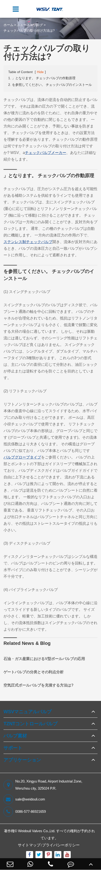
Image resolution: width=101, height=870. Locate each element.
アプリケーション (22, 759)
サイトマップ (29, 845)
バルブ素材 (15, 735)
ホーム (8, 25)
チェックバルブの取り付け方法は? (29, 30)
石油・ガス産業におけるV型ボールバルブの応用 (44, 659)
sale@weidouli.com (30, 799)
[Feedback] (71, 864)
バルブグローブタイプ (22, 457)
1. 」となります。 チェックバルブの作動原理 (41, 78)
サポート (13, 747)
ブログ (38, 25)
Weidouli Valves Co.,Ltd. (36, 831)
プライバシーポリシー (61, 845)
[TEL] (50, 864)
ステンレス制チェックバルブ (28, 242)
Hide (40, 72)
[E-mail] (10, 864)
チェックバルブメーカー (45, 153)
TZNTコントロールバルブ (31, 723)
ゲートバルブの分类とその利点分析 (34, 672)
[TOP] (91, 864)
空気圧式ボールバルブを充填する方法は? (39, 685)
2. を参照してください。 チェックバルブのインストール (50, 85)
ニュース (23, 25)
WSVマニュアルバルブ (28, 711)
